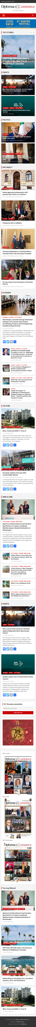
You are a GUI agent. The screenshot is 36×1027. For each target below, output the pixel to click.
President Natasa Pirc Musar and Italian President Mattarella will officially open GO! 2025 (17, 157)
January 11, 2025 (6, 196)
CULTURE (6, 406)
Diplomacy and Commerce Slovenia (16, 140)
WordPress (23, 1024)
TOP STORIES (8, 32)
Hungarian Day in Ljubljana (12, 223)
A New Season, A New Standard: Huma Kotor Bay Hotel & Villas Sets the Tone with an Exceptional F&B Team (22, 571)
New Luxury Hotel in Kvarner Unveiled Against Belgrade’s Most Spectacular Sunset (18, 90)
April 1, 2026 (13, 360)
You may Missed (9, 888)
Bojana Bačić (11, 66)
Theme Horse (20, 1022)
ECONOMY (7, 293)
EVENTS (6, 72)
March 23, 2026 (5, 681)
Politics (5, 134)
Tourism (14, 55)
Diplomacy (5, 188)
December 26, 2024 (6, 225)
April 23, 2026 (5, 328)
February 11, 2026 (14, 598)
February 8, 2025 (6, 140)
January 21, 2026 (14, 383)
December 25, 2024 (6, 286)
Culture (5, 218)
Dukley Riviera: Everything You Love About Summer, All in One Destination (18, 61)
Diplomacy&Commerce (22, 1019)
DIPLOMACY (7, 167)
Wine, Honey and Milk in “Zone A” (14, 431)
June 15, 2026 (5, 66)
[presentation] (31, 32)
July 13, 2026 (5, 532)
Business (5, 108)
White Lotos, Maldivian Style (20, 583)
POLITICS (6, 120)
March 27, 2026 (13, 372)
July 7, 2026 (5, 952)
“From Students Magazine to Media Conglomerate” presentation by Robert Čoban (21, 368)
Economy (11, 317)
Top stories (6, 55)
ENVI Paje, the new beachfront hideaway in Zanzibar (21, 380)
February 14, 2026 (14, 585)
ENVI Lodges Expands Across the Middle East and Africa (21, 595)
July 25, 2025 (13, 400)
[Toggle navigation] (3, 15)
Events (5, 87)
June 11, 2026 (5, 92)
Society (10, 468)
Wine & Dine (21, 55)
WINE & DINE (8, 497)
